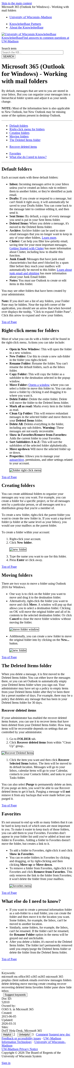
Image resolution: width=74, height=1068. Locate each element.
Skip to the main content (17, 3)
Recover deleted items (23, 146)
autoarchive (16, 459)
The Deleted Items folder (24, 140)
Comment (42, 1034)
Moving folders (19, 136)
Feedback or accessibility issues (21, 1038)
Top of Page (9, 322)
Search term (9, 48)
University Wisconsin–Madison (30, 17)
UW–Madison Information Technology (31, 1040)
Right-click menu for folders (27, 129)
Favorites (15, 153)
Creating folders (19, 133)
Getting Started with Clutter (26, 248)
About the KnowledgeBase (26, 27)
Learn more (49, 237)
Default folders (18, 125)
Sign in (6, 1063)
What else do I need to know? (28, 157)
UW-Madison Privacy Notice (20, 1049)
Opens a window (39, 385)
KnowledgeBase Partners (25, 24)
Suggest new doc (59, 1034)
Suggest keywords (15, 994)
